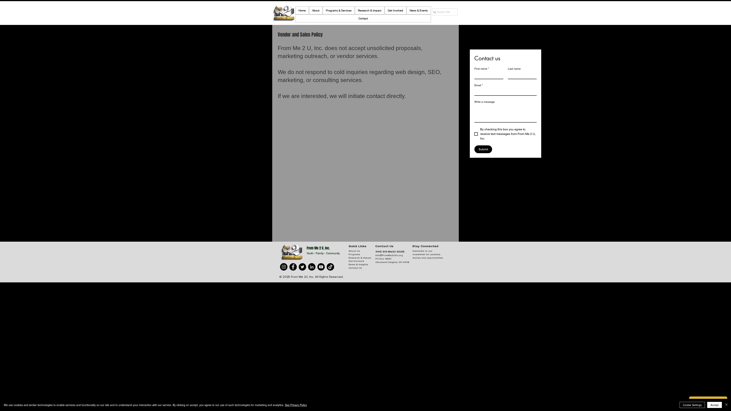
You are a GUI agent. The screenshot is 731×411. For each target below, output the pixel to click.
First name (481, 68)
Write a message (484, 101)
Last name (514, 68)
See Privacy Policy (296, 405)
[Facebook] (293, 267)
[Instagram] (283, 267)
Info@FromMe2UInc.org (389, 255)
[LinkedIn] (311, 267)
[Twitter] (302, 267)
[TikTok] (330, 267)
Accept (714, 405)
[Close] (726, 405)
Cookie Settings (692, 405)
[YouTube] (321, 267)
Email (478, 85)
